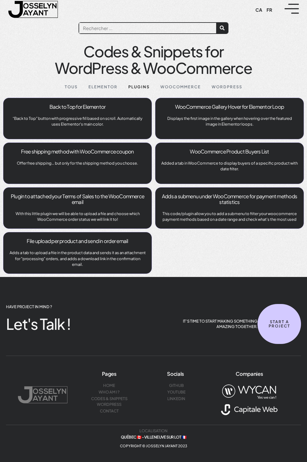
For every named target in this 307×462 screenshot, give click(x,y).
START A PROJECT (279, 323)
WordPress (227, 86)
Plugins (139, 86)
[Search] (222, 28)
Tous (71, 86)
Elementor (103, 86)
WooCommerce (180, 86)
